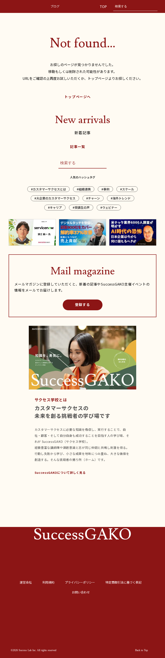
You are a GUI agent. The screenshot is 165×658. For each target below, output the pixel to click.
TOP (104, 6)
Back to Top (141, 650)
